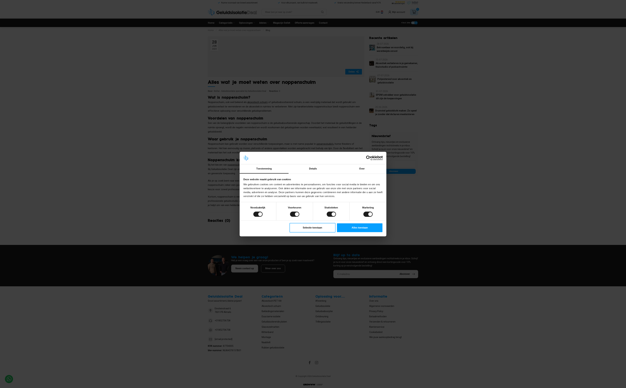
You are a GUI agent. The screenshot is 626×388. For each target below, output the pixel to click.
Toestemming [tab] (264, 168)
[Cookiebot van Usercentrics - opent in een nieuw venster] (368, 157)
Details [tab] (313, 168)
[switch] (294, 214)
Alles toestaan (360, 227)
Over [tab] (362, 168)
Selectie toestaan (312, 227)
